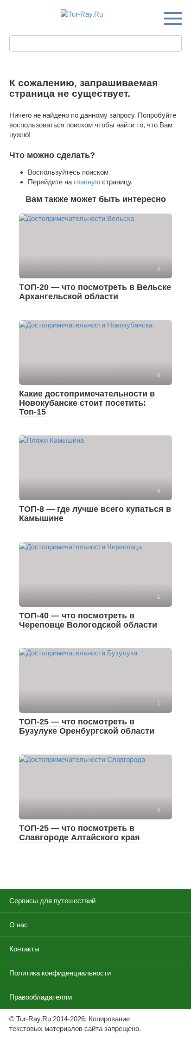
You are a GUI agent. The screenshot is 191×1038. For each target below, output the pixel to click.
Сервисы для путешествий (52, 901)
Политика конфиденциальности (60, 973)
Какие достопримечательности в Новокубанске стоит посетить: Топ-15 (87, 403)
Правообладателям (40, 997)
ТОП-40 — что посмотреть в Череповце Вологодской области (88, 620)
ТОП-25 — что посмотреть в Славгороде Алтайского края (79, 833)
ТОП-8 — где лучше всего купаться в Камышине (95, 513)
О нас (18, 925)
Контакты (24, 949)
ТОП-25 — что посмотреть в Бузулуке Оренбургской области (86, 726)
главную (87, 182)
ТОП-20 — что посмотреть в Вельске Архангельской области (95, 292)
